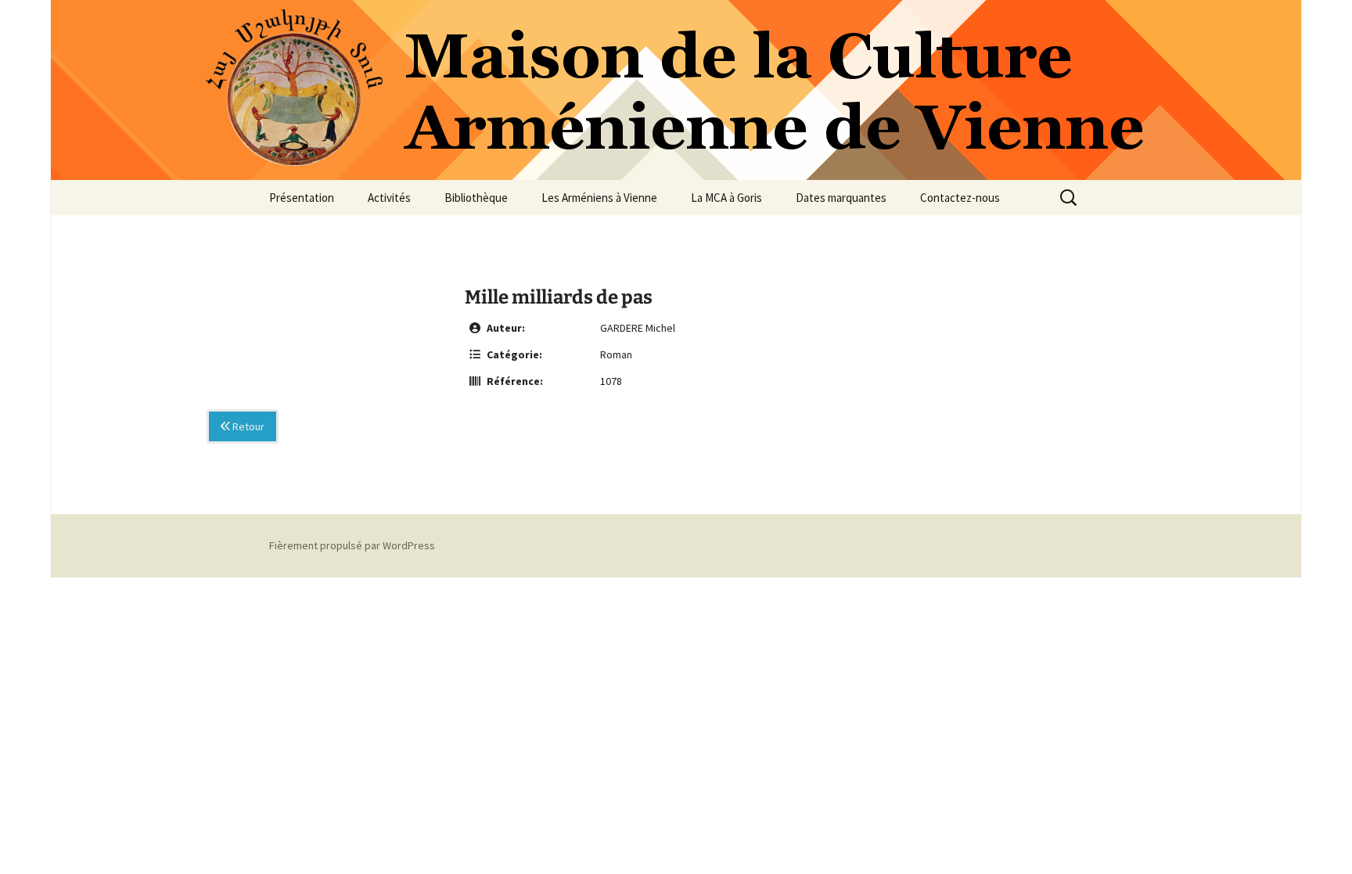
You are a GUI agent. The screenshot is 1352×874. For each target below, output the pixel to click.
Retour (247, 426)
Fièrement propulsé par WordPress (352, 545)
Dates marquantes (841, 197)
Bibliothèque (476, 197)
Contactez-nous (960, 197)
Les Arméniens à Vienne (599, 197)
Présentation (301, 197)
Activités (389, 197)
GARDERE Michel (637, 328)
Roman (616, 354)
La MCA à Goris (726, 197)
